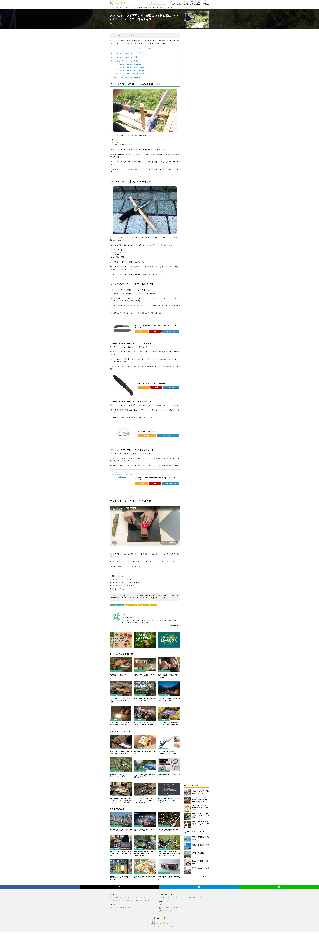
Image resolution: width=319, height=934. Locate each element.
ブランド (135, 908)
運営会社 (162, 897)
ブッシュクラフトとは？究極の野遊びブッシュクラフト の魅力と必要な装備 (169, 723)
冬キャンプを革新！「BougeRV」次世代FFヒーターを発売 (145, 830)
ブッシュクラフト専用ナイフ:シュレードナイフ (130, 67)
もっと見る (205, 876)
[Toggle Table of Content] (147, 48)
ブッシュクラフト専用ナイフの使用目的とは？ (129, 53)
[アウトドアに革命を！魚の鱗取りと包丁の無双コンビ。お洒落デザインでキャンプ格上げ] (145, 758)
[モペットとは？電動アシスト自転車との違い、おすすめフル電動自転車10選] (187, 859)
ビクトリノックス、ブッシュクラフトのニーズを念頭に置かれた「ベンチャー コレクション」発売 (145, 800)
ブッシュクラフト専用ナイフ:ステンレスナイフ (130, 73)
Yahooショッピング (171, 331)
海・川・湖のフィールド (142, 897)
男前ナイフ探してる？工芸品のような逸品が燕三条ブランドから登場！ (121, 752)
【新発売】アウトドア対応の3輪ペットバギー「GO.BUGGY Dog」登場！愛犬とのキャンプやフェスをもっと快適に (169, 853)
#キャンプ (153, 605)
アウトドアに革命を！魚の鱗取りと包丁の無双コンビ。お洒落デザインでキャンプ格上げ (145, 776)
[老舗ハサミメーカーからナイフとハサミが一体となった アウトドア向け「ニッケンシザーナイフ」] (169, 782)
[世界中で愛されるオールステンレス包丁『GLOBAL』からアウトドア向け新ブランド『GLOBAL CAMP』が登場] (121, 782)
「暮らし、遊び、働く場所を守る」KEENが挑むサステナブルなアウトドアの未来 (200, 823)
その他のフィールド (115, 848)
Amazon (141, 331)
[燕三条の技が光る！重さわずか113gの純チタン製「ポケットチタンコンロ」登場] (169, 860)
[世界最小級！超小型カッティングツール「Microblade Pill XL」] (169, 758)
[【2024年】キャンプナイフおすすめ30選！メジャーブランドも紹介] (121, 758)
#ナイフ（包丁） (143, 605)
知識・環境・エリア (125, 908)
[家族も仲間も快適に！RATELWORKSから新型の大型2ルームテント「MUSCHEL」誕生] (145, 835)
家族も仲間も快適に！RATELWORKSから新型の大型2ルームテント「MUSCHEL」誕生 (145, 853)
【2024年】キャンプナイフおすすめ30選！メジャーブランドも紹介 (120, 775)
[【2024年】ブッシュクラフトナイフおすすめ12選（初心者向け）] (121, 658)
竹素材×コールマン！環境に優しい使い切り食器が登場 (144, 877)
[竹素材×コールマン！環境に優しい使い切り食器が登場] (145, 860)
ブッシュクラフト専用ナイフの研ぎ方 (126, 77)
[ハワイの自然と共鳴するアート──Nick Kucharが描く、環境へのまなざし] (187, 805)
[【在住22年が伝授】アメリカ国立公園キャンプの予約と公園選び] (121, 813)
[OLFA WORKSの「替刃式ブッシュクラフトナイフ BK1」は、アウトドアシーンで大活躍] (169, 658)
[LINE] (279, 887)
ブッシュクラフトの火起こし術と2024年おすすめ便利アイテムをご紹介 (120, 723)
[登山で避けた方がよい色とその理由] (187, 867)
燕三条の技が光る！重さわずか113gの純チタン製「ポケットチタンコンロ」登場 (169, 877)
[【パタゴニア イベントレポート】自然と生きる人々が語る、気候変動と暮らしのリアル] (187, 797)
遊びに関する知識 (128, 900)
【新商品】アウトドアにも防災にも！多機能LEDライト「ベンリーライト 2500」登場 (121, 877)
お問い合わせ (193, 897)
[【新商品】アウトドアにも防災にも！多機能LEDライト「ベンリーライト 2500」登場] (121, 860)
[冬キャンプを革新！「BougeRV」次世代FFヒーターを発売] (145, 813)
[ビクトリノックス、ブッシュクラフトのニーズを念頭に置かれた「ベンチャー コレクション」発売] (145, 782)
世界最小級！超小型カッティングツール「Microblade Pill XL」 (169, 775)
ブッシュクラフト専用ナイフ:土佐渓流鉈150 (130, 70)
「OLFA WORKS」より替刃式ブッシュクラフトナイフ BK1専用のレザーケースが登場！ (121, 700)
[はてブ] (199, 887)
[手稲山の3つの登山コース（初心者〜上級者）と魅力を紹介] (187, 851)
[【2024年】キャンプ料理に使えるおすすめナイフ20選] (145, 735)
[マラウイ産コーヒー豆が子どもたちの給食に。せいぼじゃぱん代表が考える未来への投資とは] (187, 789)
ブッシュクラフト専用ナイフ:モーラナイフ (129, 64)
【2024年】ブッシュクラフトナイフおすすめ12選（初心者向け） (120, 675)
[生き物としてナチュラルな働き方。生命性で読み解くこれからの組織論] (187, 813)
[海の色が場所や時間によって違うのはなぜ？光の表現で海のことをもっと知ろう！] (187, 835)
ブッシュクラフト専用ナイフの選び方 (126, 57)
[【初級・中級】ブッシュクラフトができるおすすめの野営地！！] (145, 682)
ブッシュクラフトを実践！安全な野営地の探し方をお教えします (169, 699)
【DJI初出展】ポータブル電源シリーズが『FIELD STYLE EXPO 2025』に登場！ (120, 853)
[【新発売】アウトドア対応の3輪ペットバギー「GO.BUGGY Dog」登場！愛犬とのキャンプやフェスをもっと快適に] (169, 835)
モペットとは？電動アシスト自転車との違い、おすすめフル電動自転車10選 (200, 861)
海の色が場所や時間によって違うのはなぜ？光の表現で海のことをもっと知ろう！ (200, 838)
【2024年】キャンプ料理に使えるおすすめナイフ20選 (144, 752)
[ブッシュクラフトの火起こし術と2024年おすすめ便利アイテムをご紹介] (121, 706)
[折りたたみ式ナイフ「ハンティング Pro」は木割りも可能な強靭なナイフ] (145, 706)
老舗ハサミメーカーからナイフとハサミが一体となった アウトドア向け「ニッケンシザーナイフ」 (169, 800)
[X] (120, 887)
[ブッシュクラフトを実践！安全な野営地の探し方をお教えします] (169, 682)
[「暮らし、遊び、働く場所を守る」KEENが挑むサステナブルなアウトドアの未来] (187, 821)
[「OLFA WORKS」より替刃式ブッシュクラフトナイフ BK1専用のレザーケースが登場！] (121, 682)
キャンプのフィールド (116, 671)
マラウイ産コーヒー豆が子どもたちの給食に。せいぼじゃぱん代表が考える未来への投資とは (200, 791)
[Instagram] (161, 917)
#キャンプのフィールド (117, 605)
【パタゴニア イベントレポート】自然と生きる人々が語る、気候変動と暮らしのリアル (200, 799)
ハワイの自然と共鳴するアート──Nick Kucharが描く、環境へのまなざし (200, 807)
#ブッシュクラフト (131, 605)
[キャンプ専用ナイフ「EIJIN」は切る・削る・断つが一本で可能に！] (145, 658)
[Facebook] (40, 887)
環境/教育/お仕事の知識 (142, 900)
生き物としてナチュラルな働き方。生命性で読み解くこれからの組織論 (200, 815)
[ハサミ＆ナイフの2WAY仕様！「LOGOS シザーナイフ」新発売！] (169, 735)
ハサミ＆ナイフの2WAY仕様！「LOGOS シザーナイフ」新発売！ (168, 752)
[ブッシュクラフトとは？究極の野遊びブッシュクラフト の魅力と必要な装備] (169, 706)
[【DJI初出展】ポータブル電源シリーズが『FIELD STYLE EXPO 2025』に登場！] (121, 835)
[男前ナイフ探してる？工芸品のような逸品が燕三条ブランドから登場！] (121, 735)
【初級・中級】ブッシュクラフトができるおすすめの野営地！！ (145, 699)
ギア (111, 908)
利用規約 (169, 897)
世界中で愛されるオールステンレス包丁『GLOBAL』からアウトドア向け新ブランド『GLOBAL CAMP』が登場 (121, 800)
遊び (116, 908)
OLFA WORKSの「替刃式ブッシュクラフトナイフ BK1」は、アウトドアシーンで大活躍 (169, 675)
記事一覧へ (173, 625)
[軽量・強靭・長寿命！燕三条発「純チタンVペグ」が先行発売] (169, 813)
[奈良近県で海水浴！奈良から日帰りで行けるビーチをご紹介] (187, 843)
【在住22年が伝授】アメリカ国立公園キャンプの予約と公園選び (121, 830)
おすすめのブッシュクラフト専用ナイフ (127, 61)
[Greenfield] (117, 2)
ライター (201, 897)
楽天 (155, 331)
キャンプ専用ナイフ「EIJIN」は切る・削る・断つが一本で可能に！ (145, 675)
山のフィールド (138, 826)
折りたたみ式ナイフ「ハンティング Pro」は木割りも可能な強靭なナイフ (144, 723)
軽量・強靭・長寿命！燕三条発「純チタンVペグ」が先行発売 (169, 830)
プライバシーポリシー (180, 897)
